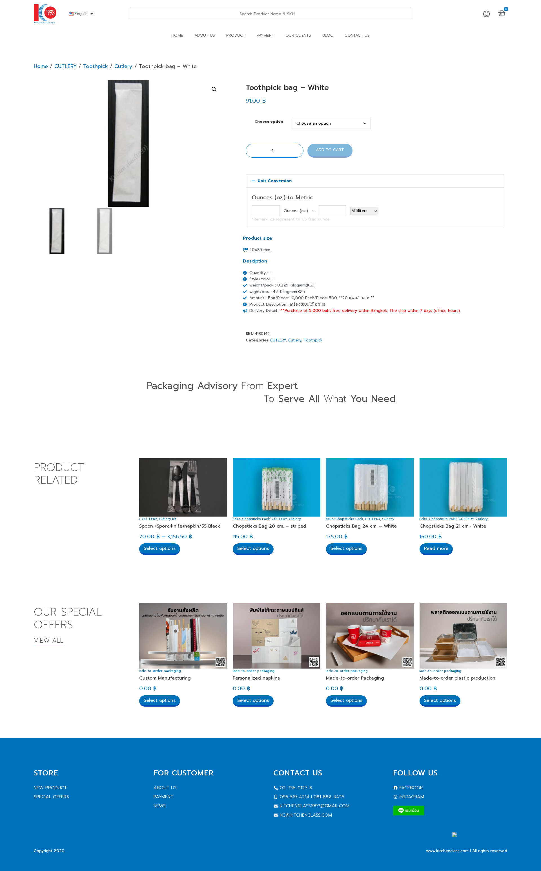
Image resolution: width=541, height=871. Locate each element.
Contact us (357, 35)
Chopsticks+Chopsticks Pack (245, 518)
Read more (436, 548)
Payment (265, 35)
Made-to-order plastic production (457, 678)
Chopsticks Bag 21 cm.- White (453, 526)
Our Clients (298, 35)
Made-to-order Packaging (355, 678)
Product (235, 35)
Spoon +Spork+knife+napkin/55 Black (179, 526)
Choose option (268, 122)
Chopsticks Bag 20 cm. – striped (269, 526)
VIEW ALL (48, 640)
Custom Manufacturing (165, 678)
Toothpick (95, 66)
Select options (160, 548)
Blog (327, 35)
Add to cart (330, 150)
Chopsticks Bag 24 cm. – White (361, 526)
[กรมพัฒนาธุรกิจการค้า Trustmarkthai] (480, 842)
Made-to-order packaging (159, 670)
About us (204, 35)
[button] (214, 89)
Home (177, 35)
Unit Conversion (275, 181)
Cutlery (123, 66)
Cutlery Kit (167, 518)
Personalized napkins (256, 678)
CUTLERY (65, 66)
